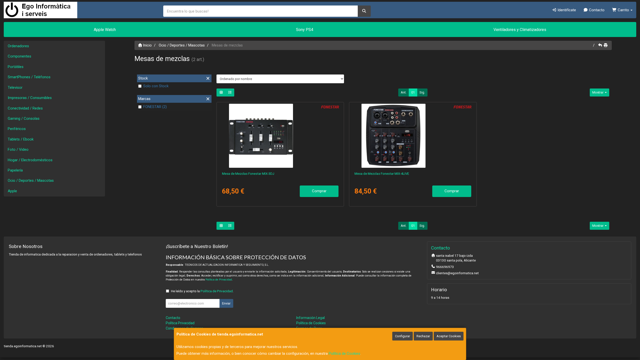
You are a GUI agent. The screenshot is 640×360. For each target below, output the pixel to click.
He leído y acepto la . (202, 291)
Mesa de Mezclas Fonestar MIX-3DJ (248, 174)
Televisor (15, 87)
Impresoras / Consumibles (30, 98)
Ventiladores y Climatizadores (520, 29)
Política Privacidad (180, 323)
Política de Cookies (344, 353)
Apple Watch (105, 29)
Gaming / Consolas (24, 118)
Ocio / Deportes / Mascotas (31, 180)
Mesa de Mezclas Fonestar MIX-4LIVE (381, 174)
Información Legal (310, 318)
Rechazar (423, 336)
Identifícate (566, 10)
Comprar (319, 191)
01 (413, 92)
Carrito (623, 10)
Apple (12, 191)
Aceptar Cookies (448, 336)
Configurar (402, 336)
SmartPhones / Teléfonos (29, 77)
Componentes (19, 56)
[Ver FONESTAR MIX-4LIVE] (412, 136)
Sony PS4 (304, 29)
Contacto (596, 10)
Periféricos (17, 128)
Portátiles (16, 66)
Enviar (226, 303)
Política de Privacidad (219, 279)
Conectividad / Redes (25, 108)
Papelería (15, 170)
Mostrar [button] (598, 92)
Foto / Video (18, 149)
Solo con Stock (155, 86)
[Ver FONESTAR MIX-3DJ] (280, 136)
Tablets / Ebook (21, 139)
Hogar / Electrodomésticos (30, 160)
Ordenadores (18, 46)
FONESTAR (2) (155, 106)
